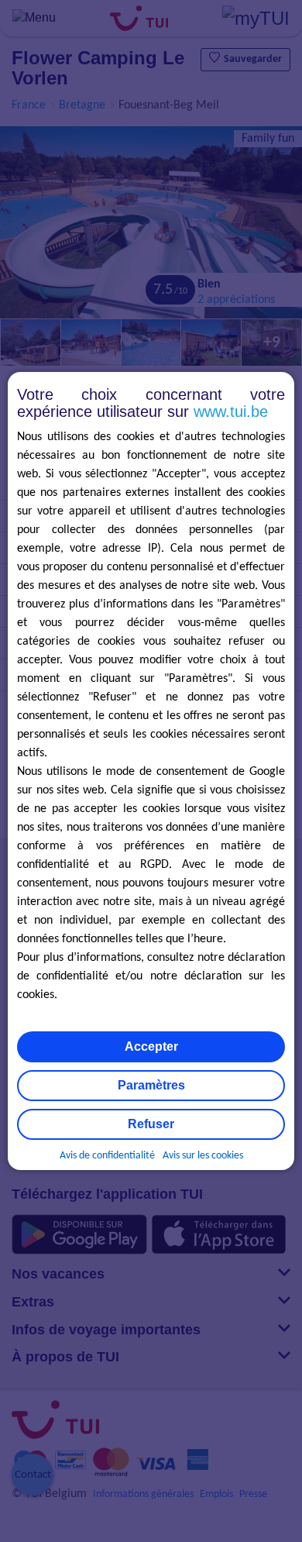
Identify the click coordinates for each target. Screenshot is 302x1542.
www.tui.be (231, 411)
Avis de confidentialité (107, 1156)
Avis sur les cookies (203, 1156)
